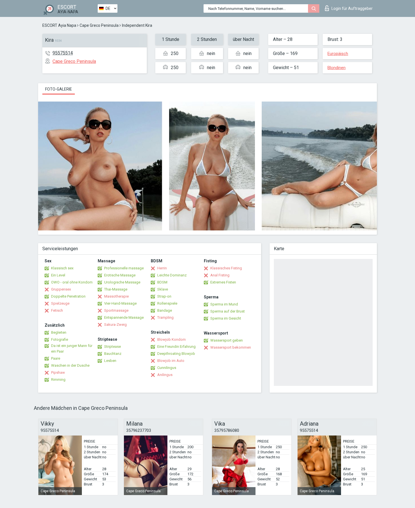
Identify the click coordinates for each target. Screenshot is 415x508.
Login (352, 8)
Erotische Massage (120, 275)
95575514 (63, 53)
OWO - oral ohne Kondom (72, 282)
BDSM (162, 282)
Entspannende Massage (124, 317)
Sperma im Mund (224, 304)
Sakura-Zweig (115, 324)
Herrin (162, 268)
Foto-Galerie (58, 89)
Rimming (58, 379)
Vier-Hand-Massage (120, 303)
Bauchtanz (112, 353)
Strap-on (164, 296)
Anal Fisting (220, 275)
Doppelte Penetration (68, 296)
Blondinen (336, 67)
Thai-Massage (115, 289)
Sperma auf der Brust (227, 311)
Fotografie (59, 339)
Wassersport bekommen (230, 347)
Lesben (110, 361)
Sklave (162, 289)
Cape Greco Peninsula (99, 25)
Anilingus (164, 375)
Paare (55, 358)
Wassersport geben (226, 340)
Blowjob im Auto (170, 361)
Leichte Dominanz (172, 275)
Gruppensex (61, 289)
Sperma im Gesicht (225, 318)
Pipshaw (58, 372)
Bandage (164, 310)
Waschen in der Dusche (70, 365)
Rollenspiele (167, 303)
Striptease (112, 346)
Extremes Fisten (223, 282)
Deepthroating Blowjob (176, 353)
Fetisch (57, 310)
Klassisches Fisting (226, 268)
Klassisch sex (62, 268)
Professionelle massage (124, 268)
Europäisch (337, 53)
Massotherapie (116, 296)
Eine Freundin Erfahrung (176, 346)
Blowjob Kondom (171, 339)
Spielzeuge (60, 303)
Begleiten (58, 332)
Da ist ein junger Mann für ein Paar (71, 348)
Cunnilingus (166, 368)
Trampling (165, 317)
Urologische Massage (122, 282)
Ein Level (58, 275)
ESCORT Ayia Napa (59, 25)
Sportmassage (116, 310)
